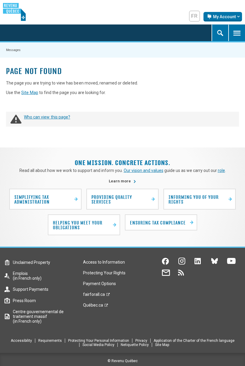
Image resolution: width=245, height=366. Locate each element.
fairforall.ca (94, 296)
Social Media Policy (98, 345)
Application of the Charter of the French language (194, 341)
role (221, 170)
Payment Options (99, 283)
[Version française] (194, 16)
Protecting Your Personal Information (98, 341)
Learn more (122, 181)
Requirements (50, 341)
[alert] (222, 16)
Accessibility (21, 341)
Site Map (29, 92)
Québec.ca (93, 306)
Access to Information (104, 262)
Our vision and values (143, 170)
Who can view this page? (47, 117)
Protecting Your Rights (104, 272)
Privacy (141, 341)
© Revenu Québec (123, 361)
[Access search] (220, 32)
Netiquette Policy (135, 345)
